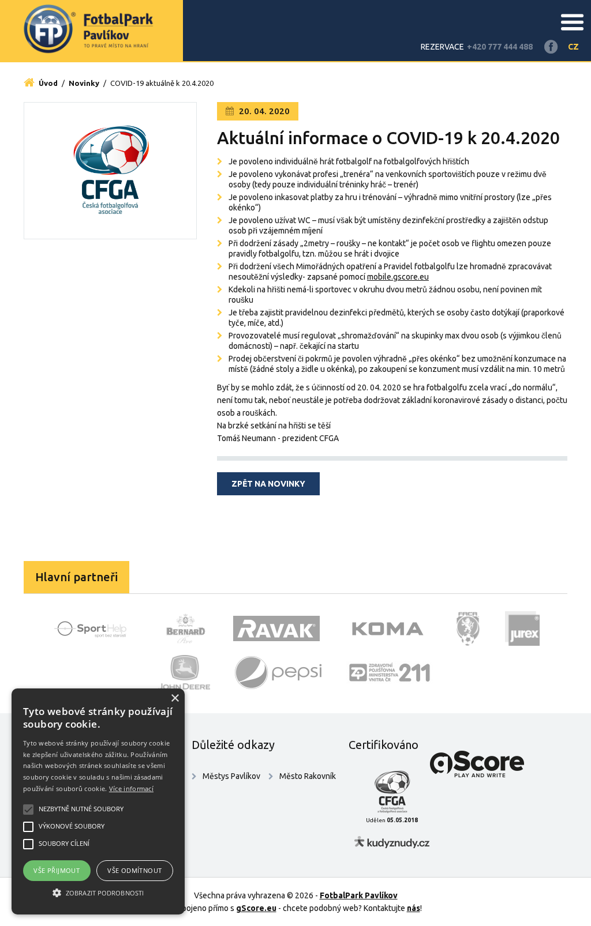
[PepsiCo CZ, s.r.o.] (278, 672)
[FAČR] (468, 628)
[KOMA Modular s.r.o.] (388, 628)
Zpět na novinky (268, 483)
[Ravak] (276, 628)
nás (413, 908)
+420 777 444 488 (500, 46)
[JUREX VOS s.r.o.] (522, 628)
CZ (573, 46)
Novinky (84, 83)
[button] (98, 893)
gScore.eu (256, 908)
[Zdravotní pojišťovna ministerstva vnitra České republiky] (389, 672)
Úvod (47, 83)
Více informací (131, 788)
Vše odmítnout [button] (134, 870)
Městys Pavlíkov (231, 776)
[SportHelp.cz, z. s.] (94, 628)
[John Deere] (184, 672)
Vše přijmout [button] (56, 870)
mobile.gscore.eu (398, 276)
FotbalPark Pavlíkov (359, 895)
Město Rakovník (307, 776)
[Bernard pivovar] (185, 628)
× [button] (174, 698)
